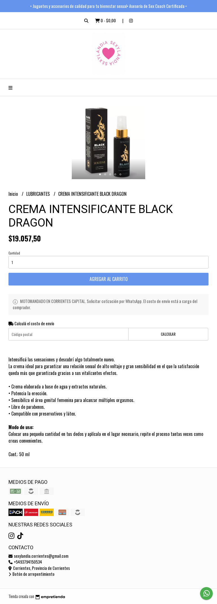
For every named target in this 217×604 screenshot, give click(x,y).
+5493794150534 (27, 562)
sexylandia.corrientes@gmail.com (40, 556)
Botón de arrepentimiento (33, 574)
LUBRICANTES (38, 193)
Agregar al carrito (109, 279)
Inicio (13, 193)
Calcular (168, 334)
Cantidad (14, 253)
